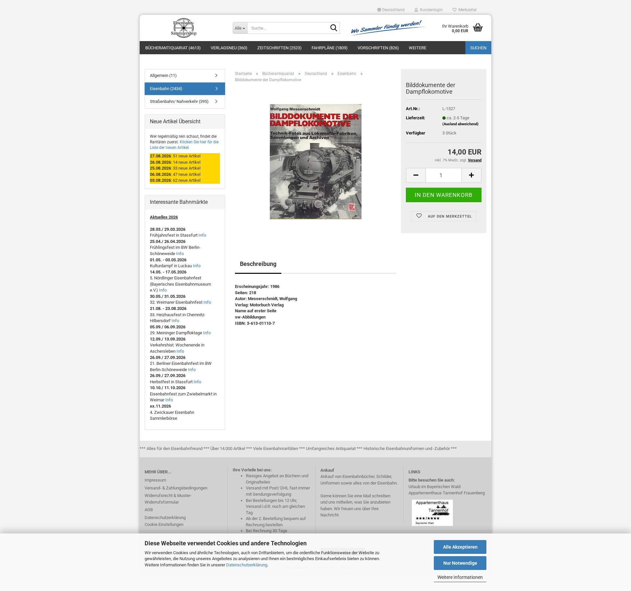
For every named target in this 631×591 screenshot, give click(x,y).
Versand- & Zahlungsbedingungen (176, 487)
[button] (390, 10)
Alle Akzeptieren (460, 547)
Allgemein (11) (163, 75)
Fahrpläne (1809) (330, 47)
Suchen (478, 47)
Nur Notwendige (460, 563)
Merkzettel (466, 10)
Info (202, 235)
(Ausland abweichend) (460, 124)
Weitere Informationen (460, 577)
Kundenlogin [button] (430, 10)
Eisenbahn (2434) (166, 88)
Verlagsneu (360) (229, 47)
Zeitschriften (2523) (279, 47)
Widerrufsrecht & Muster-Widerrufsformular (168, 499)
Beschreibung (258, 263)
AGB (149, 509)
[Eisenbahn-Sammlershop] (184, 28)
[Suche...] (333, 28)
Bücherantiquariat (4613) (173, 47)
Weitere (417, 47)
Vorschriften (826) (378, 47)
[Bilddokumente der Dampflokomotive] (316, 161)
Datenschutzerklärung (246, 564)
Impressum (155, 480)
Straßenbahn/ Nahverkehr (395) (179, 101)
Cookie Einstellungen (164, 524)
